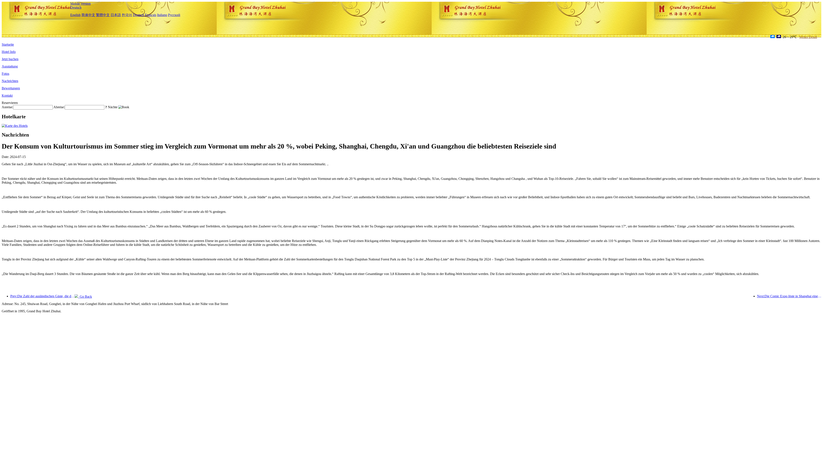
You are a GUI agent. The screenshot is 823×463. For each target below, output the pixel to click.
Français (150, 15)
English (75, 15)
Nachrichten (10, 81)
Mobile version (80, 3)
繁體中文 (103, 15)
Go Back (85, 296)
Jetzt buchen (10, 59)
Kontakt (7, 95)
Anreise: (7, 107)
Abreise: (59, 107)
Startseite (8, 44)
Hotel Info (9, 52)
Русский (174, 15)
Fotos (5, 73)
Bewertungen (11, 88)
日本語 (116, 15)
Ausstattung (10, 66)
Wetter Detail (808, 37)
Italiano (162, 15)
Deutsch (75, 7)
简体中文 (88, 15)
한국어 (127, 15)
